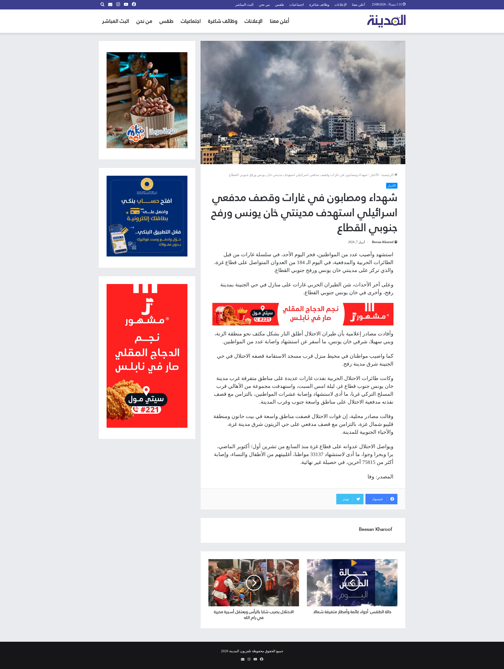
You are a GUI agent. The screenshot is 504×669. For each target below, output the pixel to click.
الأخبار (374, 175)
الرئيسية (387, 175)
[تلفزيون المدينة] (386, 21)
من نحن (264, 5)
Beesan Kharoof (382, 242)
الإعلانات (340, 5)
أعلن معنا (358, 5)
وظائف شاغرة (319, 5)
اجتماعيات (296, 5)
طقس (279, 5)
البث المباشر (244, 5)
